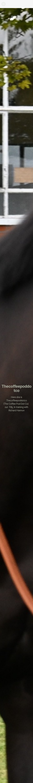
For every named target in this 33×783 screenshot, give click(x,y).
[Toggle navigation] (3, 4)
